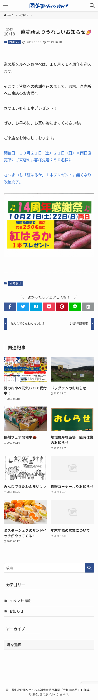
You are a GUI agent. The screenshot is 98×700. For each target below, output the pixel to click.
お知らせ (14, 42)
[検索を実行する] (89, 568)
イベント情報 (20, 600)
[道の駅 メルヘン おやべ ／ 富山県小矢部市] (49, 5)
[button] (92, 5)
